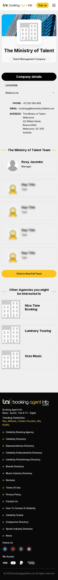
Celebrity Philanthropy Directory (23, 459)
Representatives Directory (20, 445)
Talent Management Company (29, 59)
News (9, 535)
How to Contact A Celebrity (21, 508)
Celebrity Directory (16, 439)
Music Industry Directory (19, 473)
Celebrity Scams (14, 515)
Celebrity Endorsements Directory (24, 452)
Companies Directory (17, 522)
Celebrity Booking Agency (20, 432)
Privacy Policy (13, 494)
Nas (4, 421)
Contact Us (12, 501)
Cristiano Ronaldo (27, 421)
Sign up (42, 5)
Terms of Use (13, 487)
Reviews (10, 480)
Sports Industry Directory (19, 528)
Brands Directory (15, 466)
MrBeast (12, 421)
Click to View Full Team (29, 273)
